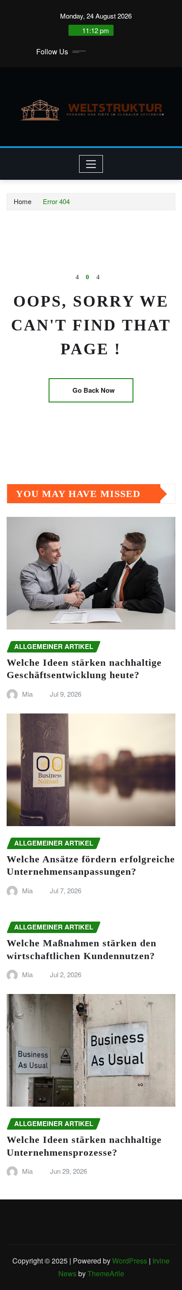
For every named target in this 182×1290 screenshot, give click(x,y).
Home (22, 201)
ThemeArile (105, 1273)
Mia (27, 693)
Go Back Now (93, 390)
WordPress (129, 1261)
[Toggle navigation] (91, 164)
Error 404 (56, 201)
